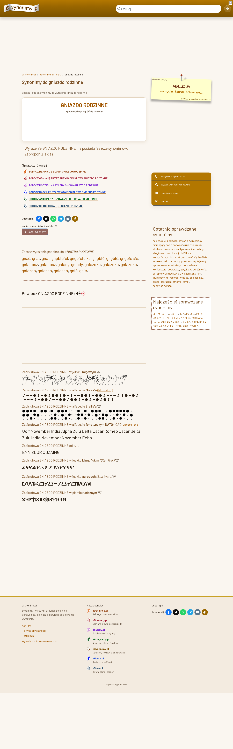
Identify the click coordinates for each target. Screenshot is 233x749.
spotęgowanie (161, 265)
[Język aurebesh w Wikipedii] (114, 477)
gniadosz (30, 264)
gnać (26, 258)
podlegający (196, 277)
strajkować (159, 253)
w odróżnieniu (198, 269)
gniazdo (29, 270)
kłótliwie (186, 253)
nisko (185, 326)
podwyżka (173, 269)
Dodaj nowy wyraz (169, 193)
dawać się (184, 240)
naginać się (159, 240)
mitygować (172, 277)
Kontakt (165, 201)
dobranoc (158, 326)
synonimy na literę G (50, 74)
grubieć (190, 249)
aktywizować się (187, 257)
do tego (200, 249)
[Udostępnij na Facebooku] (39, 219)
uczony (186, 322)
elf (164, 318)
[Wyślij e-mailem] (68, 219)
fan (159, 314)
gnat (36, 258)
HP (167, 314)
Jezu (171, 314)
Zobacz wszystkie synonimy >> (196, 99)
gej (193, 314)
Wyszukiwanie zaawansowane (175, 184)
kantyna (180, 249)
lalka (156, 322)
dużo (166, 261)
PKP (188, 314)
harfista (202, 257)
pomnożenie (190, 265)
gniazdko (93, 264)
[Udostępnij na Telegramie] (61, 219)
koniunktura (159, 269)
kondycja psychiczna (165, 257)
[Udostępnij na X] (46, 219)
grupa (195, 322)
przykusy (175, 261)
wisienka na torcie (171, 322)
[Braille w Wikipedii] (99, 407)
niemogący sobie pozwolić (168, 244)
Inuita (199, 314)
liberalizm (166, 281)
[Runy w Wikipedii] (99, 493)
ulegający (196, 240)
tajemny (201, 261)
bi (180, 314)
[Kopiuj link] (75, 219)
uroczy (157, 318)
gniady (63, 264)
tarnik (186, 281)
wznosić (170, 249)
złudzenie (158, 249)
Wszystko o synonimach (173, 176)
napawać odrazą (162, 285)
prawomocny (188, 261)
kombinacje (173, 253)
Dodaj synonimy (36, 231)
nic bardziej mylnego (178, 318)
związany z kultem (190, 273)
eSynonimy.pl (29, 74)
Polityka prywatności (34, 630)
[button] (80, 293)
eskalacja (176, 265)
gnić (73, 270)
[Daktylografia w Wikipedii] (98, 372)
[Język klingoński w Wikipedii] (117, 461)
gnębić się (129, 258)
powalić (194, 326)
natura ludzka (173, 326)
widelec (184, 277)
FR (177, 314)
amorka (177, 281)
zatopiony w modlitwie (166, 273)
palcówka (197, 318)
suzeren (157, 261)
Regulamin (28, 635)
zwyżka (184, 269)
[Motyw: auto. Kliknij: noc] (227, 8)
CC (163, 314)
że (154, 314)
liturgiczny (158, 277)
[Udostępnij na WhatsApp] (53, 219)
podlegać (172, 240)
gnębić (98, 258)
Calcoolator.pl (105, 390)
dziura (203, 322)
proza (156, 281)
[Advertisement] (116, 45)
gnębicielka (80, 258)
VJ (184, 314)
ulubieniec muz (192, 244)
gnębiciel (60, 258)
